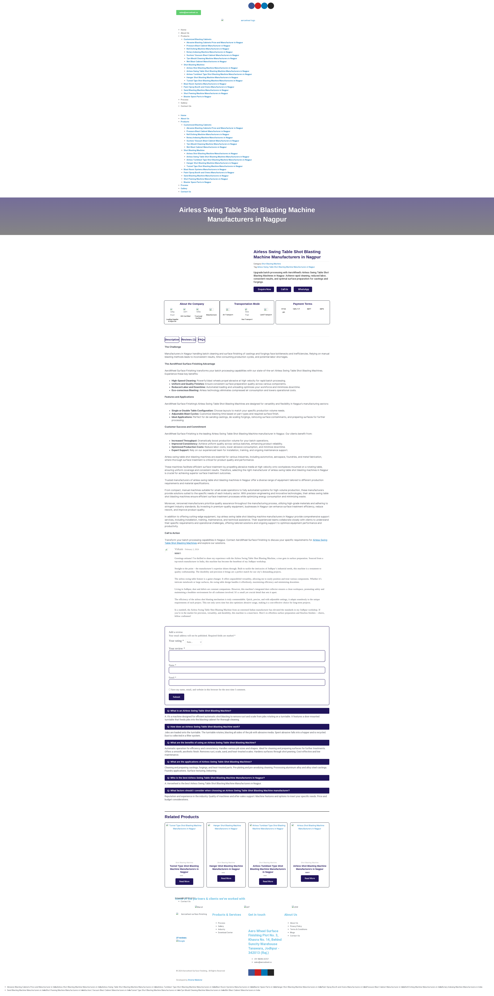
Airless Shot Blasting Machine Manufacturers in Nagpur (212, 68)
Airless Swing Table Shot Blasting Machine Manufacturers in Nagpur (218, 71)
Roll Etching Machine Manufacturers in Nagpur (208, 49)
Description (172, 339)
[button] (247, 112)
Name (172, 665)
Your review (177, 648)
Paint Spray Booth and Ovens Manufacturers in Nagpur (209, 87)
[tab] (172, 339)
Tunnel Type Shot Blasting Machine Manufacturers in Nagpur (215, 81)
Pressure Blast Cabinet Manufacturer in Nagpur (208, 46)
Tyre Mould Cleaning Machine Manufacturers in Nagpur (212, 58)
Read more (184, 881)
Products (185, 36)
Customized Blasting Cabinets (197, 39)
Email (172, 677)
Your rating (176, 640)
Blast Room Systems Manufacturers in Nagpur (205, 84)
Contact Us (186, 106)
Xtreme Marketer (195, 980)
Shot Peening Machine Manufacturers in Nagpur (206, 93)
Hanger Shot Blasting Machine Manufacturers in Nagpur (212, 77)
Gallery (184, 103)
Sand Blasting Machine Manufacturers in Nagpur (206, 90)
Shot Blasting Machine (194, 65)
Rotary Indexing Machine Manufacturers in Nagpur (210, 52)
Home (183, 30)
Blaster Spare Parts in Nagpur (197, 96)
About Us (185, 33)
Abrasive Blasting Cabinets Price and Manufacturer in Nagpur (215, 42)
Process (184, 100)
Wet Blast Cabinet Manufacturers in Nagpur (207, 61)
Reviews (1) (189, 339)
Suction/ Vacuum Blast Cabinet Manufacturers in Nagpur (213, 55)
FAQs (201, 339)
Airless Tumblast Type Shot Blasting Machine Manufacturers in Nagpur (219, 74)
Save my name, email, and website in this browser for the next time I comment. (208, 689)
